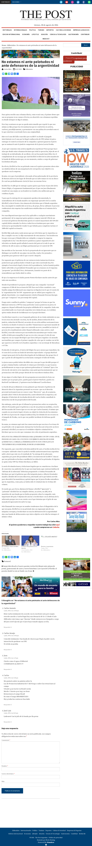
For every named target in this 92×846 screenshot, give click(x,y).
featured (7, 561)
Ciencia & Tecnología (58, 34)
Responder (7, 627)
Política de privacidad (55, 837)
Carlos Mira (7, 69)
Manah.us (50, 842)
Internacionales (20, 30)
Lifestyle (35, 34)
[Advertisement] (31, 813)
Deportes (50, 30)
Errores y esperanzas (47, 546)
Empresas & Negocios (81, 30)
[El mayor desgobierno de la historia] (30, 541)
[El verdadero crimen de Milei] (11, 541)
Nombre (5, 766)
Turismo (41, 30)
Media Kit (46, 39)
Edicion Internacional (11, 34)
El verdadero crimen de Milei (10, 546)
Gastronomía (73, 34)
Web (3, 781)
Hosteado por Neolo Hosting (46, 840)
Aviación (44, 34)
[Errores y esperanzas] (50, 541)
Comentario (6, 740)
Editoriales (7, 30)
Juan (5, 656)
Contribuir (85, 34)
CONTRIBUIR (5, 2)
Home (4, 45)
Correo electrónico (8, 774)
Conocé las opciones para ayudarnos (75, 59)
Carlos (6, 675)
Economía (26, 34)
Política (32, 30)
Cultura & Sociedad (63, 30)
